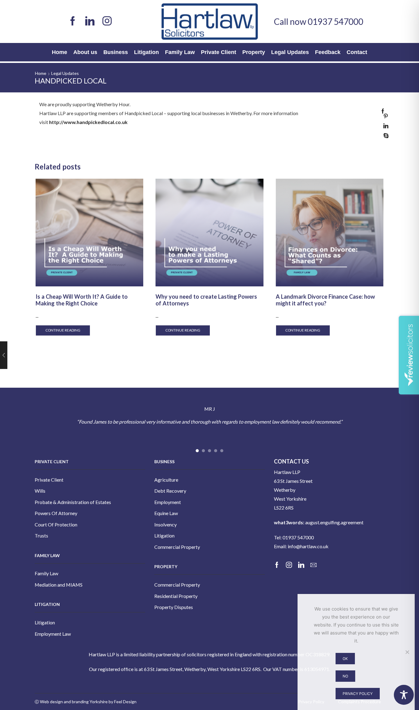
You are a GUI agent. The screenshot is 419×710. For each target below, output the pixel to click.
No (345, 676)
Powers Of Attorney (56, 513)
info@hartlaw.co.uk (308, 546)
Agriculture (166, 480)
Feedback (327, 52)
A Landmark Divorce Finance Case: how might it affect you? (325, 300)
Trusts (41, 535)
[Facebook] (72, 21)
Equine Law (166, 513)
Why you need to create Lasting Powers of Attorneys (206, 300)
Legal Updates (290, 52)
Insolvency (165, 524)
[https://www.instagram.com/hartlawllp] (107, 21)
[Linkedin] (89, 21)
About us (85, 52)
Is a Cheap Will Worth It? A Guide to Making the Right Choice (82, 300)
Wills (40, 491)
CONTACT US (291, 461)
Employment (167, 502)
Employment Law (53, 634)
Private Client (218, 52)
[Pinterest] (384, 118)
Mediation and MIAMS (59, 585)
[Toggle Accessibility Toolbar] (403, 694)
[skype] (384, 136)
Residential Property (176, 596)
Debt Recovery (170, 491)
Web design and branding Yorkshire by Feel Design (88, 701)
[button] (197, 450)
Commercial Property (177, 547)
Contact (357, 52)
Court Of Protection (56, 524)
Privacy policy (358, 693)
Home (59, 52)
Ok (345, 658)
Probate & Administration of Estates (73, 502)
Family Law (180, 52)
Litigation (146, 52)
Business (115, 52)
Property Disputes (173, 607)
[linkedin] (384, 128)
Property (253, 52)
